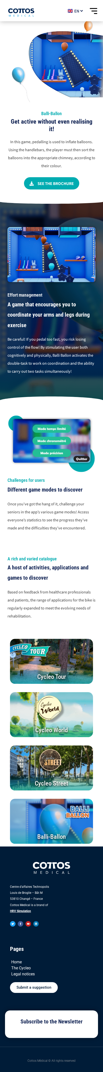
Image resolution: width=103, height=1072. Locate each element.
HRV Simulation (20, 911)
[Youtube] (28, 924)
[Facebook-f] (20, 924)
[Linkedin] (36, 924)
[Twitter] (13, 924)
